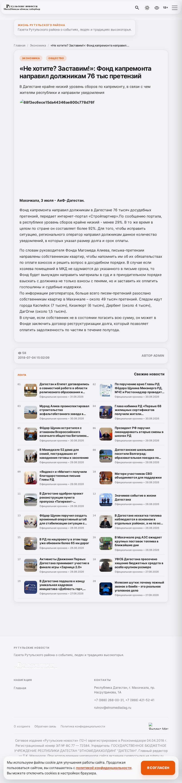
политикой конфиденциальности (103, 768)
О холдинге (22, 726)
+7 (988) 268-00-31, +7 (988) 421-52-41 (124, 700)
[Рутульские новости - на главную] (21, 7)
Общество (56, 58)
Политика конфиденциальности (83, 726)
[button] (174, 8)
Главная (19, 45)
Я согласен (158, 768)
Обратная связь (45, 726)
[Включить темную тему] (147, 8)
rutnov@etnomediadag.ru (112, 707)
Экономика (38, 45)
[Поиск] (137, 8)
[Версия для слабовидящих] (156, 8)
